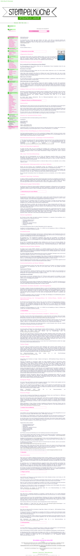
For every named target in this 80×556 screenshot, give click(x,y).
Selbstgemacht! (11, 107)
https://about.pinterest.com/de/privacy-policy (32, 405)
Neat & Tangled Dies (12, 66)
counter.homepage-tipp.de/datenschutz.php (54, 449)
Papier (10, 60)
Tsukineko (10, 74)
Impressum (35, 552)
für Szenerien (11, 87)
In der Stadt (11, 101)
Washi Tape (11, 76)
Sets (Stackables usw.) (13, 86)
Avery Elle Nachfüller (12, 71)
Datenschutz (41, 552)
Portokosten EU (12, 118)
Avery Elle (10, 39)
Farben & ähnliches (12, 52)
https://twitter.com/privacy (45, 351)
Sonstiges (10, 79)
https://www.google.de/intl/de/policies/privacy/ (31, 520)
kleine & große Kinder (12, 103)
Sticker (10, 53)
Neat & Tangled (11, 43)
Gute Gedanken (11, 98)
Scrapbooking (11, 106)
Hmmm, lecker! (11, 111)
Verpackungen (11, 89)
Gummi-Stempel (12, 48)
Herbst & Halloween (12, 99)
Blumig (10, 95)
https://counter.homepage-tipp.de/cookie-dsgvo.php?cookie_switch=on (33, 448)
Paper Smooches (12, 45)
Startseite (16, 22)
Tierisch (10, 110)
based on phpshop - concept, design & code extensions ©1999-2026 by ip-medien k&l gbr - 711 (42, 555)
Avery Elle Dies (11, 62)
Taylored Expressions (12, 49)
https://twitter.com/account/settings (28, 354)
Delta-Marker (11, 58)
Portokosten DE (12, 114)
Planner (10, 112)
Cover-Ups (11, 84)
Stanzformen (11, 61)
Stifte (10, 57)
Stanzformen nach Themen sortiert (12, 82)
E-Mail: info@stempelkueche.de (26, 125)
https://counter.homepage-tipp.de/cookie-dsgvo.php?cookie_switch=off (33, 443)
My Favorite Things (12, 42)
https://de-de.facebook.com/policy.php (43, 339)
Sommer (10, 108)
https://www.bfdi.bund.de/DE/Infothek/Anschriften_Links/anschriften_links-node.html (38, 143)
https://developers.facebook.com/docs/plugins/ (30, 331)
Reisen (10, 105)
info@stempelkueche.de (24, 42)
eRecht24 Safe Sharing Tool (41, 316)
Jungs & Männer (12, 102)
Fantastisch (11, 96)
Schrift (10, 85)
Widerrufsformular (48, 552)
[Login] (10, 128)
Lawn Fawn (11, 40)
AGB (20, 22)
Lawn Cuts (11, 63)
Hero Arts (10, 72)
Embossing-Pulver (12, 56)
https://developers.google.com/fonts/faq (53, 503)
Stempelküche (11, 46)
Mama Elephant (11, 41)
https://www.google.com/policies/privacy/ (40, 504)
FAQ (22, 22)
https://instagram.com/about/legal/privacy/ (32, 390)
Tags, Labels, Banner (12, 88)
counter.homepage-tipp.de (60, 435)
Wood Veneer (11, 54)
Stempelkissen (11, 69)
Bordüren (10, 83)
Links (25, 22)
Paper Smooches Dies (13, 67)
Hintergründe (11, 100)
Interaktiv (10, 91)
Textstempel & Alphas (12, 109)
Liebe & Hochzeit (12, 104)
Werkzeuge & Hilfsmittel (13, 77)
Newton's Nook (11, 44)
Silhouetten (11, 90)
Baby (10, 94)
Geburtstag (11, 97)
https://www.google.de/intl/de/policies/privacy (31, 488)
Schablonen (11, 78)
